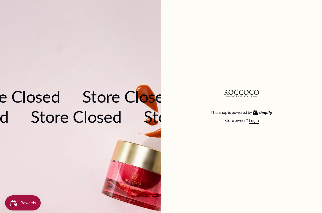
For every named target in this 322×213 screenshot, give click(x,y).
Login (254, 120)
